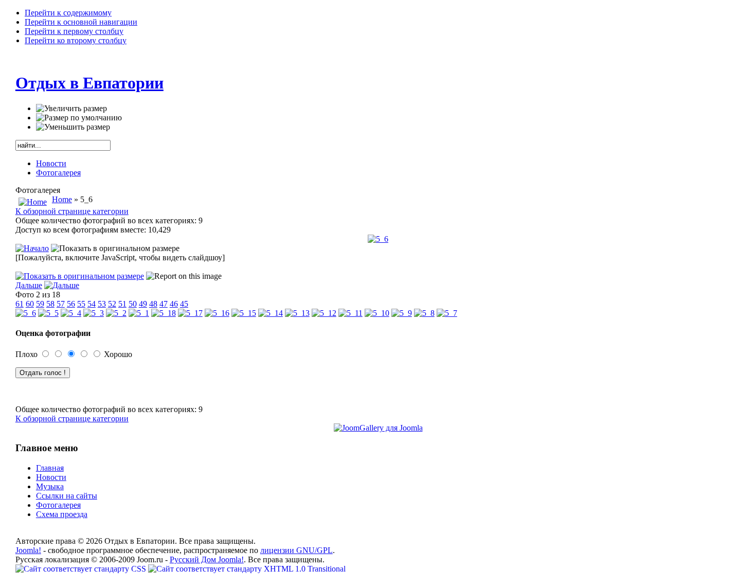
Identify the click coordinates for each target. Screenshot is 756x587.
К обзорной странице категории (72, 211)
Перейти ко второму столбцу (76, 40)
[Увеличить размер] (71, 108)
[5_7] (447, 313)
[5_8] (424, 313)
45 (184, 303)
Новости (51, 163)
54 (91, 303)
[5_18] (163, 313)
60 (30, 303)
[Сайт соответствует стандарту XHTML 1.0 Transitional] (247, 568)
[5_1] (139, 313)
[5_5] (48, 313)
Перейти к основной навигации (81, 21)
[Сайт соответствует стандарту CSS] (81, 568)
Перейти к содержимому (68, 12)
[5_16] (217, 313)
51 (122, 303)
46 (174, 303)
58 (50, 303)
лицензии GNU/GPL (296, 550)
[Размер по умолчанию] (79, 117)
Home (62, 199)
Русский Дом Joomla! (207, 559)
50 (133, 303)
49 (143, 303)
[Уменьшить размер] (73, 127)
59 (40, 303)
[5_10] (377, 313)
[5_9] (401, 313)
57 (61, 303)
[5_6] (378, 239)
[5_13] (297, 313)
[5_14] (270, 313)
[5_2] (116, 313)
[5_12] (324, 313)
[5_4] (71, 313)
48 (153, 303)
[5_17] (190, 313)
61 (19, 303)
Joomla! (28, 550)
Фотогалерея (58, 172)
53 (102, 303)
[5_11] (350, 313)
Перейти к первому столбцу (74, 31)
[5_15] (243, 313)
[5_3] (93, 313)
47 (163, 303)
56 (71, 303)
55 (81, 303)
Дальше (28, 285)
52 (112, 303)
